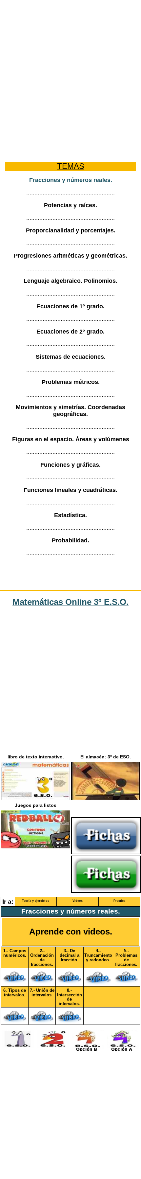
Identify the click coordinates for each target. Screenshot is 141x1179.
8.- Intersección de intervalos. (69, 998)
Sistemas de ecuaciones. (71, 357)
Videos (77, 900)
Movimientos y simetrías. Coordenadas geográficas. (70, 410)
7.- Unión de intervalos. (42, 993)
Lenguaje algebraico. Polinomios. (70, 281)
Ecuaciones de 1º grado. (70, 306)
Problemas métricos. (71, 382)
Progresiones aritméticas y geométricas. (70, 255)
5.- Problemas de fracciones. (126, 958)
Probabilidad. (70, 540)
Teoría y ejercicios (35, 900)
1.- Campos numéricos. (14, 953)
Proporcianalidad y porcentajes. (70, 230)
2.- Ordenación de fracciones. (42, 958)
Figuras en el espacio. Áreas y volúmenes (70, 439)
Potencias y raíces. (70, 205)
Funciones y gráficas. (70, 465)
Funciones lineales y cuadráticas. (70, 490)
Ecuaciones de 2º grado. (70, 331)
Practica (119, 900)
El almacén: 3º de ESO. (105, 756)
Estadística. (70, 515)
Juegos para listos (35, 805)
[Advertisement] (70, 75)
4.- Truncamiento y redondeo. (98, 955)
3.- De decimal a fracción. (69, 955)
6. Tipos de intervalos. (14, 993)
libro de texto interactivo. (36, 756)
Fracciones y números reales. (70, 180)
